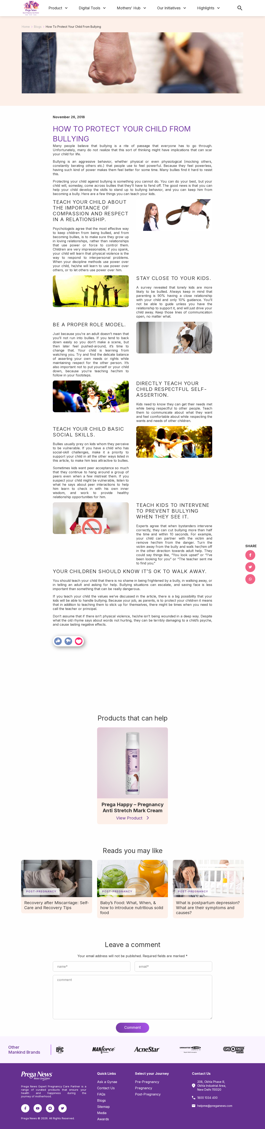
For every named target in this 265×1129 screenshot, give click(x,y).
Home (26, 26)
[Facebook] (250, 555)
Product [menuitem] (55, 8)
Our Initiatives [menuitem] (169, 8)
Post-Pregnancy (148, 1094)
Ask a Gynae (107, 1082)
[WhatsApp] (250, 579)
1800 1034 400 (207, 1097)
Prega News (29, 1086)
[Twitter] (250, 567)
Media (101, 1113)
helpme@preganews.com (214, 1105)
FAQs (101, 1094)
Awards (103, 1119)
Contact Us (106, 1088)
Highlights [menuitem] (205, 8)
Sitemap (103, 1107)
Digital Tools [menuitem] (89, 8)
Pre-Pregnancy (147, 1082)
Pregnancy (143, 1088)
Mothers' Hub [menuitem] (129, 8)
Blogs (38, 26)
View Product (130, 818)
